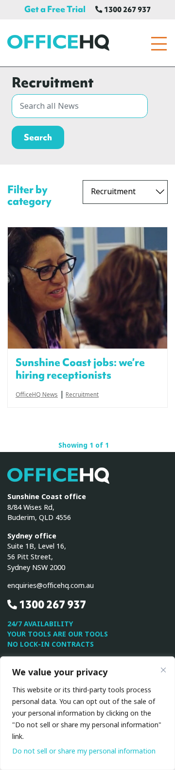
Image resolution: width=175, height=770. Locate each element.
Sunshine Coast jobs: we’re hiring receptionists (80, 369)
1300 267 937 (126, 9)
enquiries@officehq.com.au (50, 586)
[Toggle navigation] (159, 44)
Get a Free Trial (55, 9)
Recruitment (82, 395)
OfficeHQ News (37, 395)
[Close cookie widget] (163, 670)
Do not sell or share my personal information (84, 751)
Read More (87, 288)
